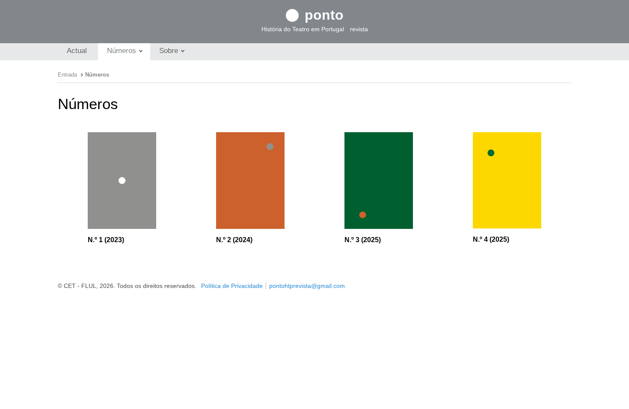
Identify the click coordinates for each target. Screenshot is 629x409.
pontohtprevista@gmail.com (307, 285)
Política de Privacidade (232, 285)
